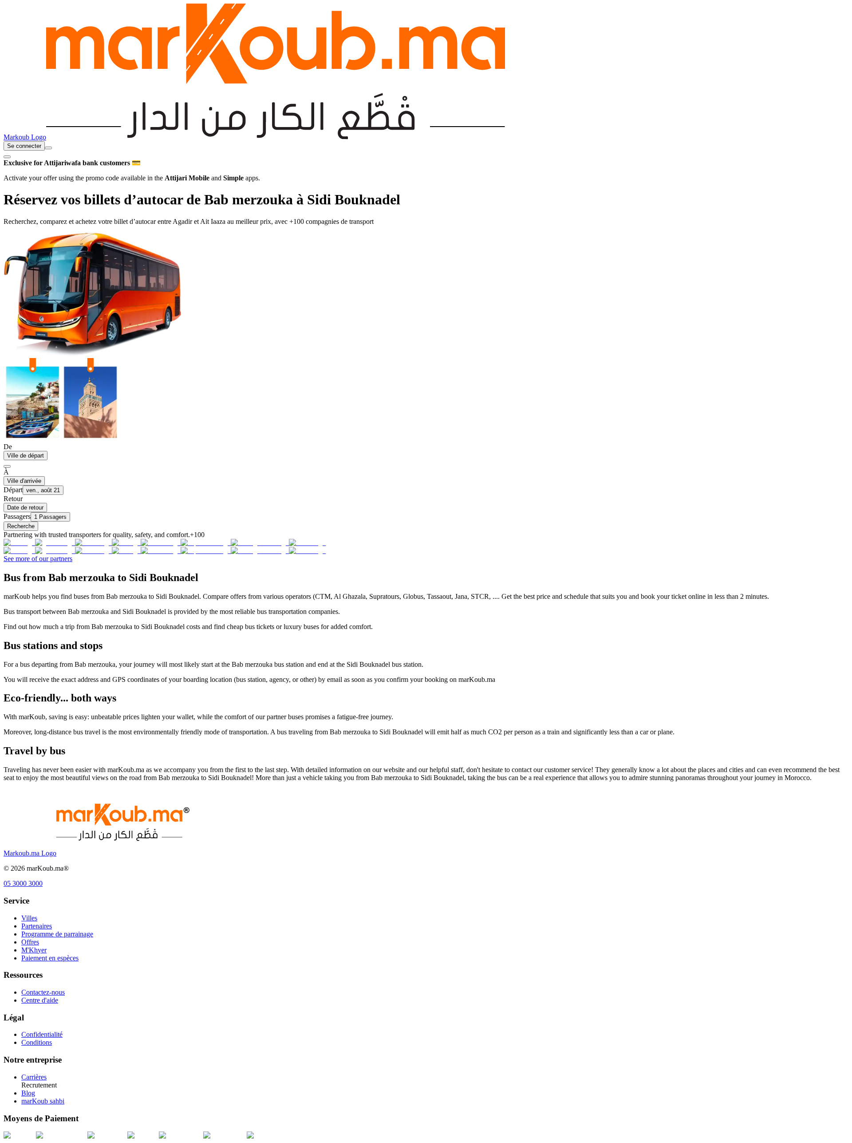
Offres (30, 942)
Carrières (34, 1077)
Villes (29, 918)
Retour (13, 498)
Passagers (17, 516)
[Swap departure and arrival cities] (7, 466)
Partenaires (36, 926)
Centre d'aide (39, 1000)
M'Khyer (34, 950)
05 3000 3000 (23, 883)
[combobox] (48, 148)
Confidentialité (42, 1034)
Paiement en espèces (50, 958)
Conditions (36, 1042)
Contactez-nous (43, 992)
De (8, 446)
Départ (13, 490)
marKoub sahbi (42, 1101)
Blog (28, 1093)
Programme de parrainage (57, 934)
